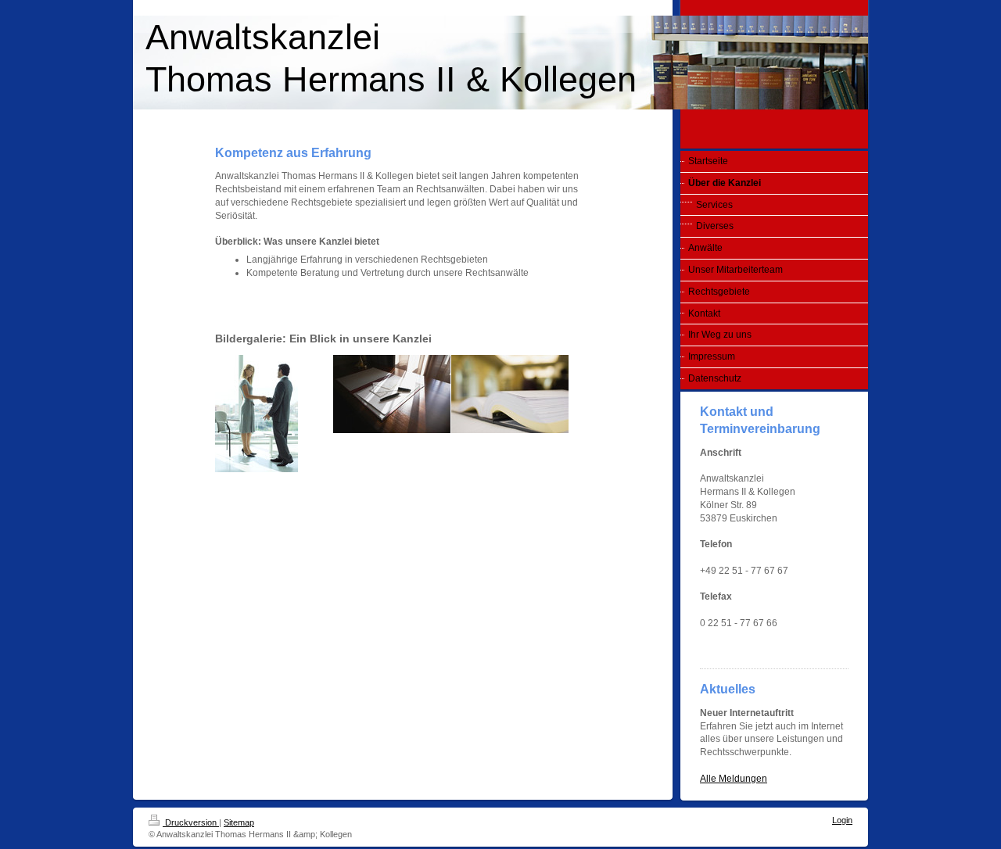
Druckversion (191, 822)
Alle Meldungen (733, 778)
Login (842, 820)
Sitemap (239, 822)
